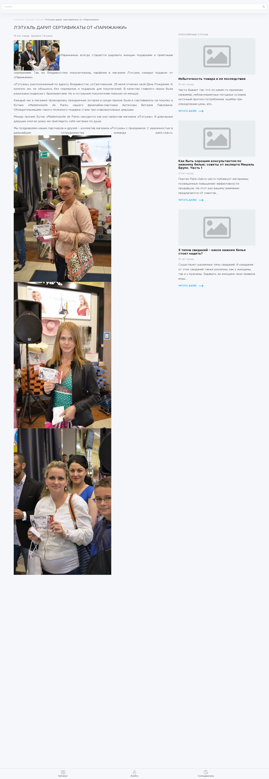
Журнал (29, 20)
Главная (18, 20)
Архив (39, 20)
